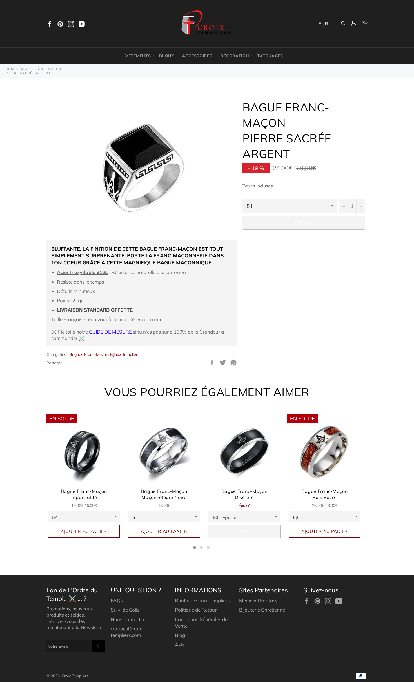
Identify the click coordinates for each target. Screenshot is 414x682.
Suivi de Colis (125, 610)
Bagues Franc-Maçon (88, 354)
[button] (194, 547)
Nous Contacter (128, 619)
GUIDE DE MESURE (110, 332)
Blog (180, 635)
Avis (179, 645)
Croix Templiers (75, 675)
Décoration (234, 55)
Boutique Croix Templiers (202, 600)
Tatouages (270, 55)
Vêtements (138, 55)
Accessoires (197, 55)
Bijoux (166, 55)
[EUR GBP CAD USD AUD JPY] (325, 23)
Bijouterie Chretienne (262, 610)
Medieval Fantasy (258, 600)
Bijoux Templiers (124, 354)
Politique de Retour (196, 610)
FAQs (117, 600)
